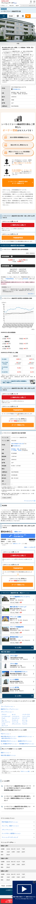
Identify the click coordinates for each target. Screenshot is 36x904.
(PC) (9, 890)
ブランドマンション (6, 712)
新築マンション (5, 752)
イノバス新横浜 (14, 679)
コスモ (3, 724)
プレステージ (15, 718)
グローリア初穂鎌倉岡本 (17, 627)
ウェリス (24, 724)
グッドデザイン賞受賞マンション (11, 833)
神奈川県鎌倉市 (15, 443)
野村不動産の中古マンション (10, 822)
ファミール (15, 722)
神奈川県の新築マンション (8, 755)
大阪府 (8, 851)
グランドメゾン (16, 724)
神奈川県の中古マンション (8, 736)
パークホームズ (6, 716)
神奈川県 (13, 849)
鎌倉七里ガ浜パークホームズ (18, 606)
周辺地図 (11, 16)
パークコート (15, 716)
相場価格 (18, 16)
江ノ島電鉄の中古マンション (9, 743)
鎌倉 (18, 449)
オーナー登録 (28, 16)
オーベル (24, 720)
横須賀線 (13, 449)
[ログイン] (31, 2)
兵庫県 (13, 851)
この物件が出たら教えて (18, 225)
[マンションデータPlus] (8, 2)
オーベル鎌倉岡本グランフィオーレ (20, 596)
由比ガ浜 (21, 443)
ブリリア (24, 718)
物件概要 (23, 16)
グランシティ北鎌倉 (15, 616)
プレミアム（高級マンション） (10, 825)
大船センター (18, 531)
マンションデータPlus (7, 842)
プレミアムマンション (7, 706)
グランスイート (6, 722)
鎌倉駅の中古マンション (25, 741)
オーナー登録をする (18, 425)
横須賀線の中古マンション (8, 741)
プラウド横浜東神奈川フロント (19, 671)
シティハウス (26, 716)
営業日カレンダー (17, 543)
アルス (3, 718)
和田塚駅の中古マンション (26, 743)
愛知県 (8, 854)
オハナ (14, 714)
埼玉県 (18, 849)
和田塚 (19, 450)
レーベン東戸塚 (14, 687)
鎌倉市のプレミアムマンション (9, 709)
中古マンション (5, 733)
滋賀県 (23, 851)
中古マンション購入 (25, 771)
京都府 (18, 851)
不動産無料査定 (18, 238)
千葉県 (23, 849)
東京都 (8, 849)
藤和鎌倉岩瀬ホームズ (16, 637)
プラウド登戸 (13, 656)
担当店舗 (25, 278)
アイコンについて (28, 500)
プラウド (4, 714)
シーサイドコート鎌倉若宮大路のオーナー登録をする (18, 182)
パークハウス (26, 714)
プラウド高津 (13, 663)
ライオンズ (15, 720)
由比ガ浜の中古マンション (9, 738)
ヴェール (4, 720)
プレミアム (3, 9)
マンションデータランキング (10, 837)
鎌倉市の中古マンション (25, 736)
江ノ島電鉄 (14, 450)
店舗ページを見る (28, 547)
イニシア (24, 722)
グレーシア (5, 725)
